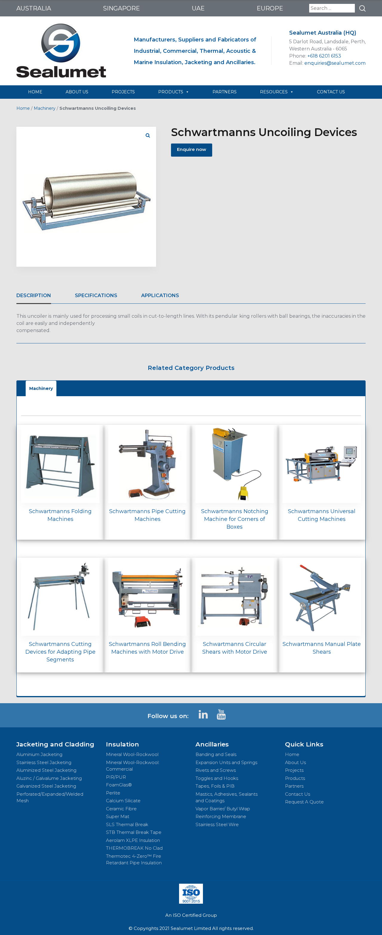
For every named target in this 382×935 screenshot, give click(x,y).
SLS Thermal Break (127, 824)
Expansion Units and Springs (226, 762)
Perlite (113, 793)
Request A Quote (304, 802)
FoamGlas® (119, 785)
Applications (160, 295)
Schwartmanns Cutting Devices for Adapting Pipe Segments (60, 652)
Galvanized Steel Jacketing (46, 786)
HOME (35, 92)
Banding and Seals (215, 754)
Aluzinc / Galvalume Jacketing (49, 778)
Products (295, 778)
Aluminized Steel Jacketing (46, 770)
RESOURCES (274, 92)
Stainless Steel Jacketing (43, 762)
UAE (198, 8)
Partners (294, 786)
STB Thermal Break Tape (133, 832)
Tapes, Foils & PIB (215, 786)
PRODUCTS (170, 92)
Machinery (45, 108)
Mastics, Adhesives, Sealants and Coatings (226, 797)
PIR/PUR (116, 777)
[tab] (33, 296)
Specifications (96, 295)
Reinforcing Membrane (220, 816)
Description (33, 295)
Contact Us (297, 794)
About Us (295, 762)
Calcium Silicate (123, 800)
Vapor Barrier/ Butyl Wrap (222, 808)
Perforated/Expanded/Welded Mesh (49, 797)
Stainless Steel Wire (217, 824)
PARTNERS (224, 92)
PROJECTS (123, 92)
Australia (33, 8)
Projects (294, 770)
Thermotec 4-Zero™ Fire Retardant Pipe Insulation (134, 859)
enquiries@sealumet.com (335, 63)
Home (23, 108)
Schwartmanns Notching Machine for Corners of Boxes (234, 519)
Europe (270, 8)
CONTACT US (331, 92)
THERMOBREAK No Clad (134, 848)
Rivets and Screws (215, 770)
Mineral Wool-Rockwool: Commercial (132, 766)
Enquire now (191, 149)
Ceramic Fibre (121, 808)
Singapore (121, 8)
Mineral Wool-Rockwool (132, 754)
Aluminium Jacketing (39, 754)
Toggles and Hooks (216, 778)
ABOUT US (77, 92)
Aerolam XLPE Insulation (133, 840)
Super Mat (117, 816)
